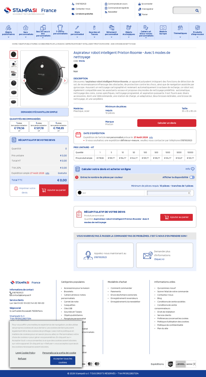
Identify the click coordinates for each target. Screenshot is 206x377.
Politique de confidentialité (170, 325)
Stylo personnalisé (77, 33)
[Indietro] (24, 80)
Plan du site (162, 328)
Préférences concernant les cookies (172, 318)
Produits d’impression (197, 33)
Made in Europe (163, 32)
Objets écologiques (129, 33)
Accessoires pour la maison (51, 44)
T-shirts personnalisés (60, 32)
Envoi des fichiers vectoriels (124, 295)
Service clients (164, 315)
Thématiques (180, 33)
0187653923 (81, 4)
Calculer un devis (167, 122)
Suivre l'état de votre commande (172, 291)
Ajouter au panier (56, 189)
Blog (159, 298)
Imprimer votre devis (27, 190)
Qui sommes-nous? (166, 288)
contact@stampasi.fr (21, 295)
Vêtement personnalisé (111, 33)
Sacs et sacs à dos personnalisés (43, 33)
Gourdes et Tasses (94, 33)
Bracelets (68, 291)
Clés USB (68, 308)
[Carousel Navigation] (44, 80)
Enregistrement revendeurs (124, 298)
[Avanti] (65, 80)
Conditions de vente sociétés (171, 301)
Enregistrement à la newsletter (125, 301)
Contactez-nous (83, 9)
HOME (14, 44)
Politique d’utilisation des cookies (173, 321)
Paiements (116, 291)
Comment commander (121, 288)
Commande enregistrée (118, 8)
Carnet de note (71, 301)
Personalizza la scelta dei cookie (59, 352)
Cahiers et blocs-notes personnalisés (146, 33)
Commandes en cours (117, 4)
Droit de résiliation (166, 311)
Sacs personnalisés (26, 33)
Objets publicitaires (8, 33)
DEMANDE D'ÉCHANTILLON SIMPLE (39, 111)
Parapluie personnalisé (75, 318)
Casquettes (69, 305)
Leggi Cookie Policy (25, 352)
